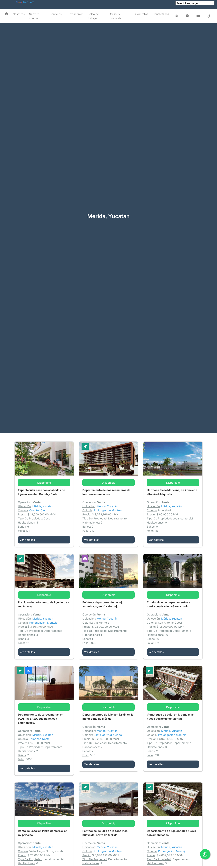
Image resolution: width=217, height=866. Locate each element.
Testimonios (75, 14)
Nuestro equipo (34, 16)
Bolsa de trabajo (93, 16)
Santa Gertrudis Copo (108, 735)
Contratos (141, 14)
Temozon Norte (39, 739)
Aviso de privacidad (116, 16)
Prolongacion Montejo (108, 510)
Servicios (56, 14)
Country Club (37, 510)
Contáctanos (161, 14)
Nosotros (19, 14)
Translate (28, 2)
